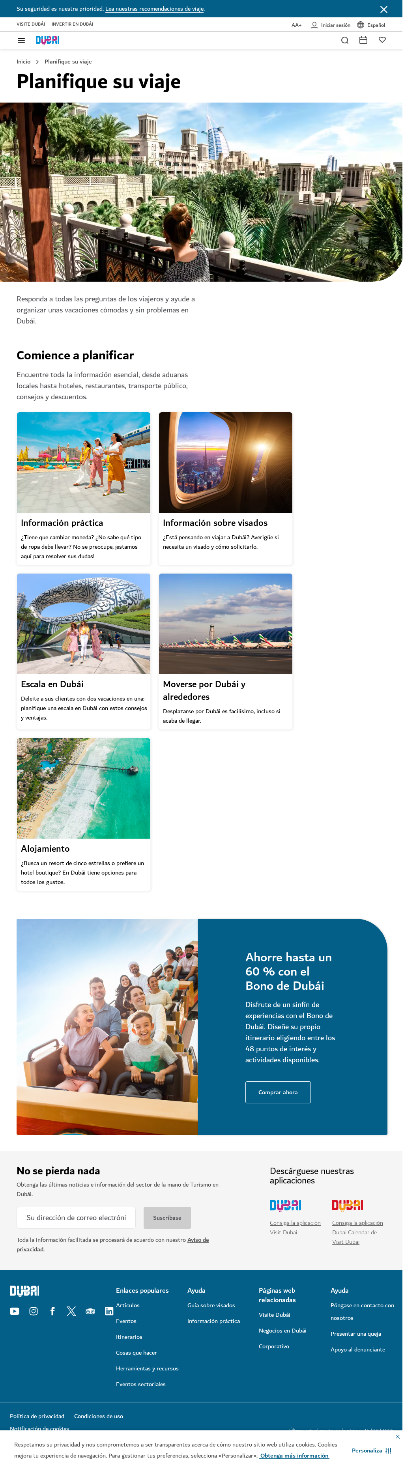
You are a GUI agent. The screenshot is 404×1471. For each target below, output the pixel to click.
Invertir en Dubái (72, 24)
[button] (371, 1450)
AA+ (297, 25)
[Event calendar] (363, 39)
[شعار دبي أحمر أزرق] (48, 40)
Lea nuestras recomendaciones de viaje (154, 9)
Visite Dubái (31, 24)
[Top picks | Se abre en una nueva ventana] (382, 39)
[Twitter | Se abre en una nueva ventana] (71, 1311)
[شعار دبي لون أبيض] (55, 1291)
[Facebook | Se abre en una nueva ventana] (52, 1311)
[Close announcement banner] (383, 8)
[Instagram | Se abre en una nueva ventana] (33, 1311)
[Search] (344, 40)
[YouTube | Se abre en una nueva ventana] (14, 1311)
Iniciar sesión (335, 25)
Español (376, 25)
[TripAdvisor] (90, 1311)
